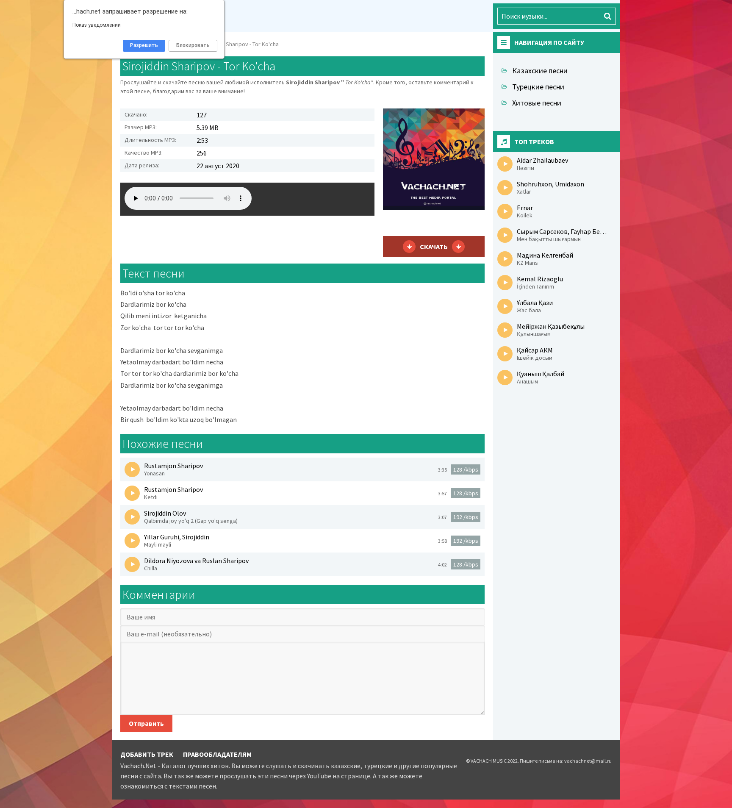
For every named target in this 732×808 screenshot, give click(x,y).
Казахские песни (540, 70)
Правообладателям (217, 754)
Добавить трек (146, 754)
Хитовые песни (536, 103)
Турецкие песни (538, 87)
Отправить (146, 723)
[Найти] (607, 16)
